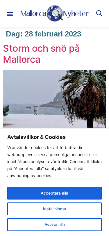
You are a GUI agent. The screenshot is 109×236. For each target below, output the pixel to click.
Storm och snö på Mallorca (41, 54)
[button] (10, 13)
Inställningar (54, 208)
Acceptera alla (54, 192)
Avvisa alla (54, 224)
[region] (54, 182)
